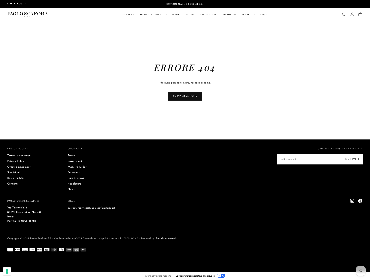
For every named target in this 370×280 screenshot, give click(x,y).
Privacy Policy (15, 161)
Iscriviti (352, 159)
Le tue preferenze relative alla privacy (195, 276)
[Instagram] (352, 200)
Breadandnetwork (166, 238)
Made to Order (150, 15)
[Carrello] (360, 14)
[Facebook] (360, 200)
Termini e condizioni (19, 155)
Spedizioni (13, 172)
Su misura (230, 15)
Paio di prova (76, 178)
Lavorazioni (209, 15)
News (263, 15)
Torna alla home (185, 96)
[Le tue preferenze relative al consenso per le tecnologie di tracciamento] (7, 271)
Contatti (12, 184)
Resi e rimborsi (16, 178)
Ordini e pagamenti (19, 167)
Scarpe (127, 15)
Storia (190, 15)
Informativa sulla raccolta (158, 276)
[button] (344, 14)
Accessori (173, 15)
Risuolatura (74, 184)
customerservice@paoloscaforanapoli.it (91, 208)
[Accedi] (352, 14)
